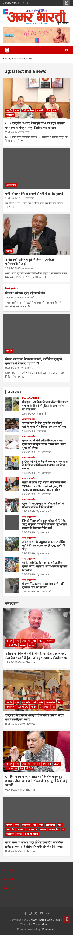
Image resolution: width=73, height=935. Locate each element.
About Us (8, 870)
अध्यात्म (23, 645)
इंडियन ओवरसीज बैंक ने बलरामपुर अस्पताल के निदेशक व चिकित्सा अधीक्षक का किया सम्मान (45, 465)
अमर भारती (24, 132)
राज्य (17, 110)
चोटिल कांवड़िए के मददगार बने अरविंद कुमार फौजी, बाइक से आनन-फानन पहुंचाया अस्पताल (44, 566)
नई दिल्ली (10, 115)
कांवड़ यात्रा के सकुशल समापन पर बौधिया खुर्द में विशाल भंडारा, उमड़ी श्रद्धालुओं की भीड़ (44, 545)
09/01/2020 (12, 367)
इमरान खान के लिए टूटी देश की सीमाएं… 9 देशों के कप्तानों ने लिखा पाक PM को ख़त (44, 424)
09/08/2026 (12, 724)
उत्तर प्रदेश (31, 436)
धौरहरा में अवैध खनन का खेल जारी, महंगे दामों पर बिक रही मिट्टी (43, 585)
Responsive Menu (66, 3)
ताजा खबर (14, 392)
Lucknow (11, 645)
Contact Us (9, 897)
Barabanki (31, 834)
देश (54, 110)
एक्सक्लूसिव (50, 702)
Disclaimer (9, 888)
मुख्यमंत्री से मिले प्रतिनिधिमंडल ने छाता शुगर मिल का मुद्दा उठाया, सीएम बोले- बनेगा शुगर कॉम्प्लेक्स (44, 444)
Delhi (57, 764)
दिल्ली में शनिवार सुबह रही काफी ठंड (25, 293)
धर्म (34, 641)
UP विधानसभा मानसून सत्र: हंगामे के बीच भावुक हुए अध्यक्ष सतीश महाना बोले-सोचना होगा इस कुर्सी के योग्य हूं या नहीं (36, 781)
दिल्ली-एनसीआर (28, 110)
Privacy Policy (11, 879)
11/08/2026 (12, 662)
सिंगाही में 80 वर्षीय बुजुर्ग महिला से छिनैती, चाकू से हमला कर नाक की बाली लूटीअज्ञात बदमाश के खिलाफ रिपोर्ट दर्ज (44, 524)
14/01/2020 (12, 268)
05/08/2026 (12, 789)
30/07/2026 (12, 851)
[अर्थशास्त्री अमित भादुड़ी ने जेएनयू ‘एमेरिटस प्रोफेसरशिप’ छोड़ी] (36, 234)
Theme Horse (41, 924)
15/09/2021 (12, 198)
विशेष (41, 702)
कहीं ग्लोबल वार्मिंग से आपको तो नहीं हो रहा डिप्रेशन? (34, 193)
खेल (33, 419)
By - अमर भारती (27, 198)
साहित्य (32, 645)
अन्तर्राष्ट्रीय (11, 185)
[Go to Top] (66, 919)
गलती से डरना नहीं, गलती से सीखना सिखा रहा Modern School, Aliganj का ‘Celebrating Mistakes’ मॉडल (44, 486)
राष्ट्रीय (9, 110)
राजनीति (40, 110)
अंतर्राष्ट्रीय (26, 419)
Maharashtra (30, 398)
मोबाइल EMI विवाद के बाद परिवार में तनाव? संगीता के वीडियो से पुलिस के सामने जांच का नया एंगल (45, 405)
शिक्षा (48, 110)
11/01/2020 (12, 297)
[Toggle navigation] (7, 50)
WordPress (47, 929)
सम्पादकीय (11, 603)
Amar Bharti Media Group (45, 920)
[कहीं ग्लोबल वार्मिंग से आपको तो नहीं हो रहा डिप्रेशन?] (36, 168)
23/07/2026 (12, 132)
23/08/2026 (29, 413)
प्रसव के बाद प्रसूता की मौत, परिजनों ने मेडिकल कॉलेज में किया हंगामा (43, 505)
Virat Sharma (27, 662)
